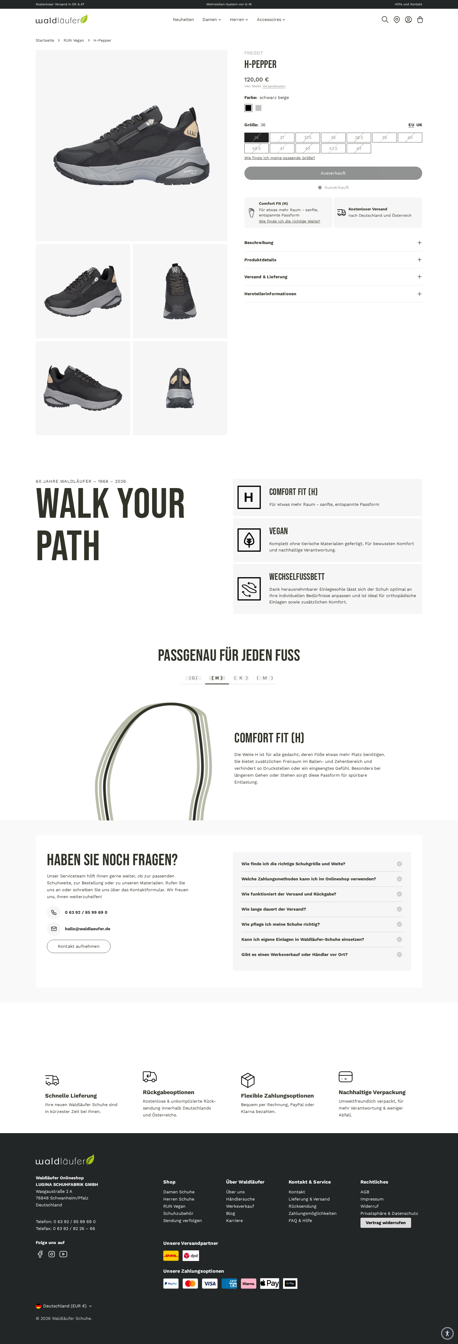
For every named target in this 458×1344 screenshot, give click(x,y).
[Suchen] (385, 19)
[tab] (193, 679)
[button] (447, 1333)
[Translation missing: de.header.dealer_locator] (396, 19)
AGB (364, 1191)
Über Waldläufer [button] (245, 1182)
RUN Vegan (74, 40)
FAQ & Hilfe (300, 1220)
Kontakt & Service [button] (310, 1182)
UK (419, 124)
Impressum (372, 1199)
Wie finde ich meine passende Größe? (279, 158)
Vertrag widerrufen (386, 1222)
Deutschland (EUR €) (65, 1305)
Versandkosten (274, 86)
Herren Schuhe (178, 1199)
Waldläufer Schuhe (71, 1318)
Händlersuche (240, 1199)
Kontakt (297, 1191)
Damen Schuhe (179, 1191)
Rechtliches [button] (374, 1182)
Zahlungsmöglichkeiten (313, 1213)
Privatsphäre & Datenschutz (389, 1213)
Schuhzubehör (178, 1213)
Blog (230, 1213)
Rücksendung (302, 1206)
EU (411, 124)
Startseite (45, 40)
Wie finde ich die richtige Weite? (289, 221)
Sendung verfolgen (182, 1220)
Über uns (235, 1191)
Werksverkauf (240, 1206)
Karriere (234, 1220)
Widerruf (369, 1206)
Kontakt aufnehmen (79, 946)
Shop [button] (169, 1182)
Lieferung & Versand (309, 1199)
